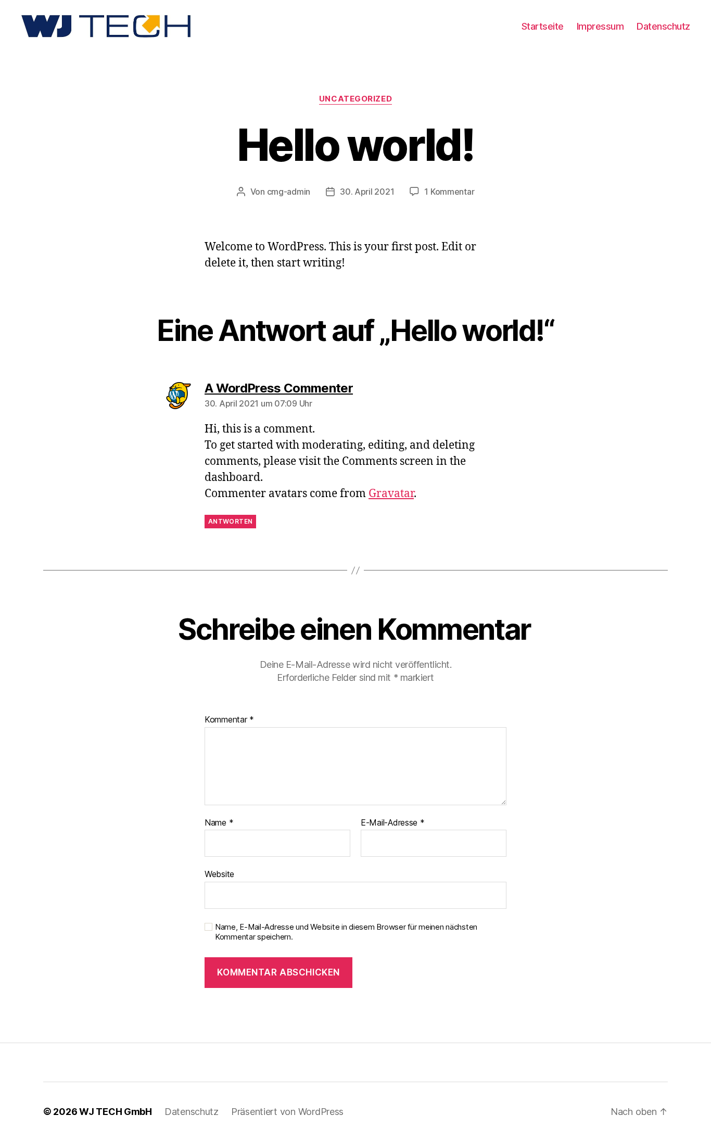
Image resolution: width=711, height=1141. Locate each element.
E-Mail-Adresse (393, 823)
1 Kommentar (449, 191)
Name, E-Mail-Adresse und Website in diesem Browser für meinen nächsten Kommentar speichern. (346, 932)
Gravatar (391, 494)
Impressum (600, 26)
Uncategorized (355, 99)
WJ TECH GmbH (115, 1111)
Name (219, 823)
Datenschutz (663, 26)
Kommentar (229, 720)
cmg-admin (289, 191)
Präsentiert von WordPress (287, 1111)
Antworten (230, 521)
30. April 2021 (367, 191)
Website (219, 874)
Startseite (543, 26)
